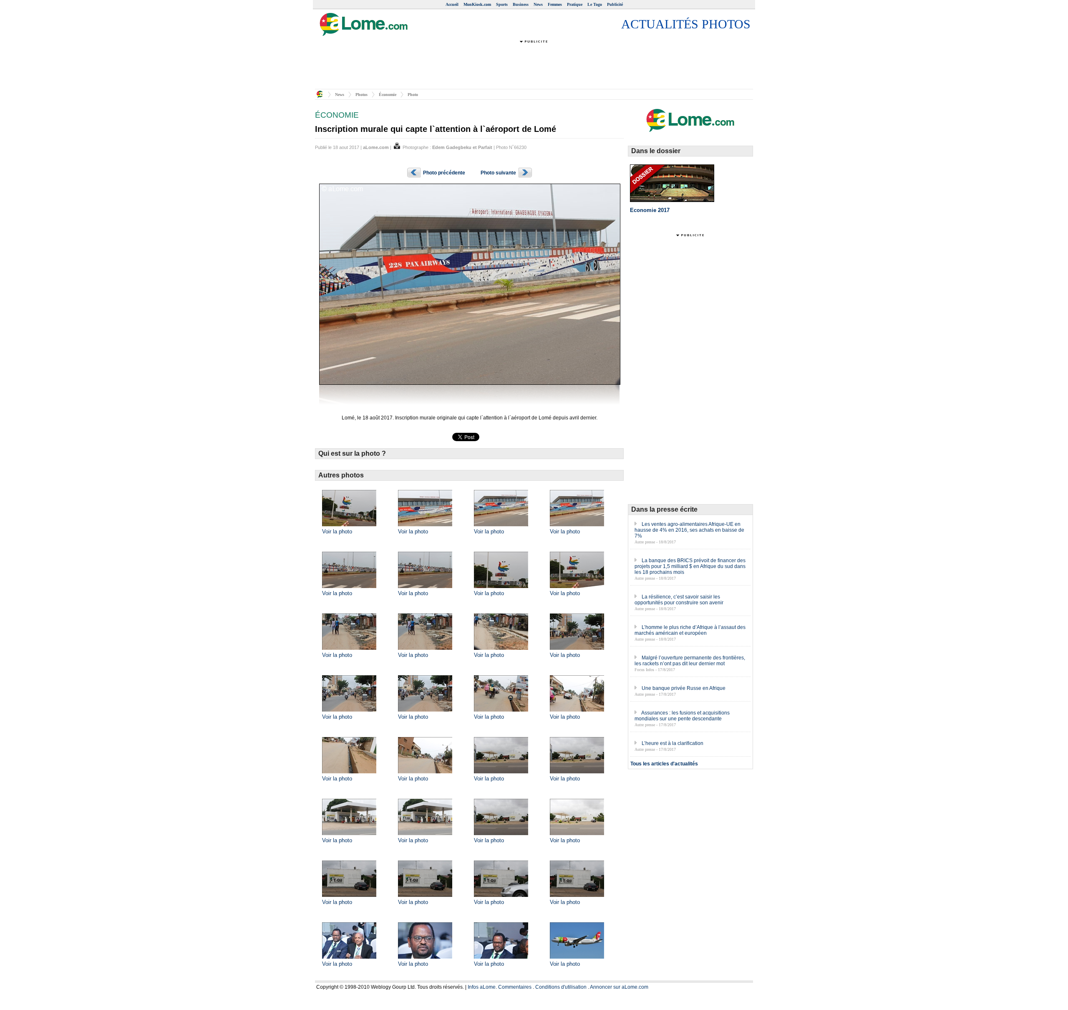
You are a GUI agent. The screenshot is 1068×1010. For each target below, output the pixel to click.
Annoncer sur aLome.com (619, 987)
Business (521, 4)
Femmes (555, 4)
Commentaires (514, 987)
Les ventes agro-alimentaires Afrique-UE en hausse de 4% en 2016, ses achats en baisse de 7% (689, 530)
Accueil (452, 4)
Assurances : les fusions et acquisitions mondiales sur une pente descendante (682, 716)
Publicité (615, 4)
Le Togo (594, 4)
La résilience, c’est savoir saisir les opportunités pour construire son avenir (679, 600)
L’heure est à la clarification (672, 743)
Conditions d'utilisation (561, 987)
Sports (502, 4)
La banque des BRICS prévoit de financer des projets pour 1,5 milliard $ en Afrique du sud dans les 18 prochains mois (690, 566)
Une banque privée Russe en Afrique (683, 688)
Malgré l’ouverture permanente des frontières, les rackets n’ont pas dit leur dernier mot (690, 661)
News (538, 4)
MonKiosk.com (477, 4)
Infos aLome (482, 987)
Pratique (574, 4)
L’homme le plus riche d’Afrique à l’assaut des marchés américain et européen (690, 630)
